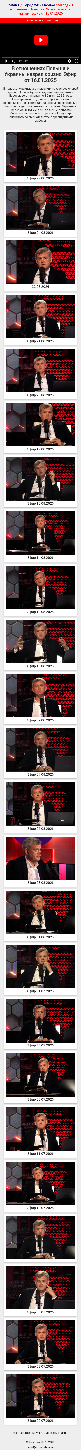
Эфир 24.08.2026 (40, 233)
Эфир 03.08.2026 (40, 883)
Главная (13, 5)
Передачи (31, 5)
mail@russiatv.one (40, 1447)
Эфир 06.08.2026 (40, 829)
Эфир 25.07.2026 (40, 1099)
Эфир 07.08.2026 (40, 774)
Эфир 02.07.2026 (40, 1421)
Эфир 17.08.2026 (40, 449)
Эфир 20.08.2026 (40, 395)
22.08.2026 (40, 287)
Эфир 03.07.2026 (40, 1366)
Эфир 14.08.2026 (40, 558)
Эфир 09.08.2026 (40, 720)
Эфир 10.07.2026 (40, 1208)
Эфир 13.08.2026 (40, 612)
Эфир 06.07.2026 (40, 1312)
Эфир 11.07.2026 (40, 1154)
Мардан (48, 5)
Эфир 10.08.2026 (40, 666)
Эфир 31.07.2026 (40, 991)
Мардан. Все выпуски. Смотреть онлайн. (40, 1433)
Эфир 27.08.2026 (40, 178)
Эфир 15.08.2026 (40, 503)
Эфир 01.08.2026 (40, 937)
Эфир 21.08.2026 (40, 341)
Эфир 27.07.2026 (40, 1045)
